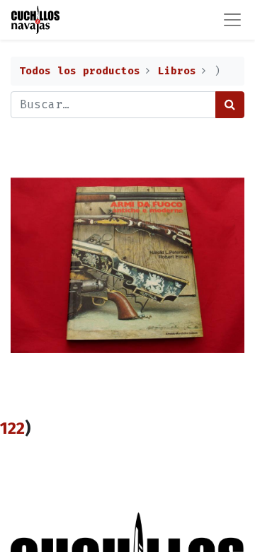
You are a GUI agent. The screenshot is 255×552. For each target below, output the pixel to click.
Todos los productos (79, 71)
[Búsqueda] (229, 104)
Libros (177, 71)
